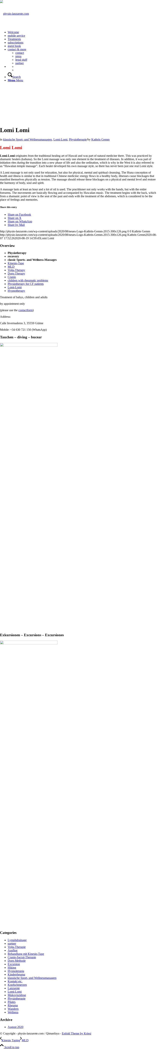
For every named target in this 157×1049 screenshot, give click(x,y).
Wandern (13, 1008)
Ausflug (12, 950)
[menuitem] (82, 32)
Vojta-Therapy (16, 270)
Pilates (12, 1002)
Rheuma (13, 1005)
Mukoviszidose (17, 995)
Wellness (13, 1012)
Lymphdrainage (17, 940)
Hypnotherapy (16, 290)
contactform (25, 310)
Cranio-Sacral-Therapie (22, 957)
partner (12, 943)
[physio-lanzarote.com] (14, 13)
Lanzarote (14, 988)
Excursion (14, 964)
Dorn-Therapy (16, 273)
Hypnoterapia (16, 971)
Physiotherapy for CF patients (26, 283)
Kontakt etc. (15, 981)
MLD (11, 266)
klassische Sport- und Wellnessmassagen (27, 139)
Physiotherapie (78, 139)
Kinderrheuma (16, 974)
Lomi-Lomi (60, 139)
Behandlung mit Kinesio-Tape (26, 953)
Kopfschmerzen (17, 984)
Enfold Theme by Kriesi (76, 1033)
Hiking (12, 967)
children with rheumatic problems (28, 280)
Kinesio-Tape (16, 263)
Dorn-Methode (17, 960)
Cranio (12, 277)
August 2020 (15, 1027)
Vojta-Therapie (17, 947)
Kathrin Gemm (100, 139)
